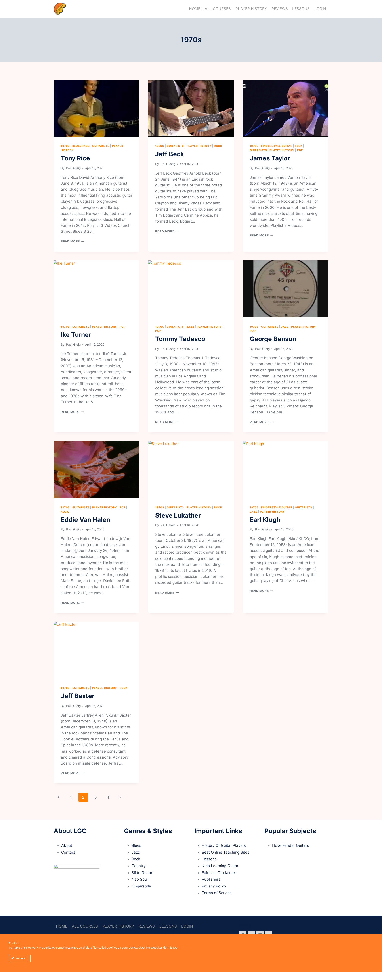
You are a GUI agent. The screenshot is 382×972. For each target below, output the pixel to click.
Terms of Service (217, 893)
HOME (194, 8)
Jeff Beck (169, 154)
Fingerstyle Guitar (276, 146)
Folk (298, 146)
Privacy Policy (214, 886)
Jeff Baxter (77, 696)
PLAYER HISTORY (251, 8)
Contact (68, 852)
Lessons (209, 859)
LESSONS (301, 8)
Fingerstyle (141, 886)
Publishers (211, 879)
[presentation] (96, 108)
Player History (199, 146)
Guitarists (100, 146)
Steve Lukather (178, 515)
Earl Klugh (265, 519)
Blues (136, 845)
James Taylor (270, 158)
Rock (218, 146)
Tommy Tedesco (180, 339)
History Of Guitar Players (224, 845)
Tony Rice (75, 158)
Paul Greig (73, 168)
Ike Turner (76, 334)
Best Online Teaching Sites (225, 852)
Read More (72, 241)
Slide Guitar (142, 872)
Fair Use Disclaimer (219, 872)
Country (138, 866)
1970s (65, 146)
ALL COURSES (218, 8)
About (66, 845)
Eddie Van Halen (85, 519)
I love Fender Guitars (290, 845)
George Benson (273, 339)
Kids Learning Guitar (220, 866)
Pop (300, 150)
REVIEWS (279, 8)
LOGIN (320, 8)
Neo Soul (140, 879)
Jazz (190, 326)
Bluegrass (81, 146)
